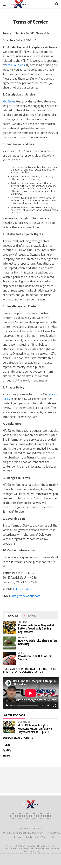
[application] (31, 693)
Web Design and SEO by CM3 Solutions (23, 833)
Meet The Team (49, 837)
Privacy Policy (53, 833)
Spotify (7, 750)
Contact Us (32, 837)
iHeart (6, 755)
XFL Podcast (24, 721)
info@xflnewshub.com (26, 596)
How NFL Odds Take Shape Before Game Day (37, 642)
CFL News (38, 828)
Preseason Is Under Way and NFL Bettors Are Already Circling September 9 (37, 628)
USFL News (24, 828)
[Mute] (49, 705)
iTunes (6, 745)
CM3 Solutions (15, 65)
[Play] (6, 705)
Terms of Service (14, 837)
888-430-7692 (22, 589)
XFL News (9, 101)
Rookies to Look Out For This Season (35, 657)
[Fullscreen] (54, 705)
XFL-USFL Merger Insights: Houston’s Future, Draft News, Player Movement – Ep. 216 (35, 728)
